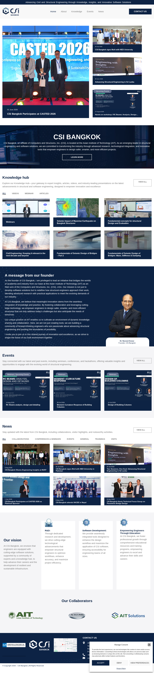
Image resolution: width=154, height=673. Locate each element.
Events (90, 11)
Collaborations (20, 439)
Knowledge (76, 11)
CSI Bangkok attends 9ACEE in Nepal (71, 502)
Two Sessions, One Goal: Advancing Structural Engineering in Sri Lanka (126, 470)
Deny (119, 663)
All (4, 193)
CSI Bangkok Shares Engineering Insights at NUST (25, 470)
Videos (15, 193)
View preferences (139, 663)
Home (53, 11)
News (101, 11)
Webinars (10, 222)
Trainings (100, 439)
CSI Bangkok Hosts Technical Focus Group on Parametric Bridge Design (126, 502)
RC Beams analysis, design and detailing (23, 405)
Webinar (29, 193)
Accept (100, 663)
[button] (149, 645)
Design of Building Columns (120, 405)
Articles (43, 193)
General (84, 439)
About (64, 11)
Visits (114, 439)
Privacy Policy (121, 668)
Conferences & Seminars (48, 439)
